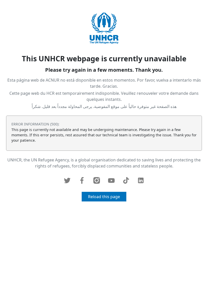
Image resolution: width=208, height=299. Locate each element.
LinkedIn (140, 180)
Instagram (96, 180)
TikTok (126, 180)
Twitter (67, 180)
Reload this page (104, 196)
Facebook (82, 180)
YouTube (111, 180)
